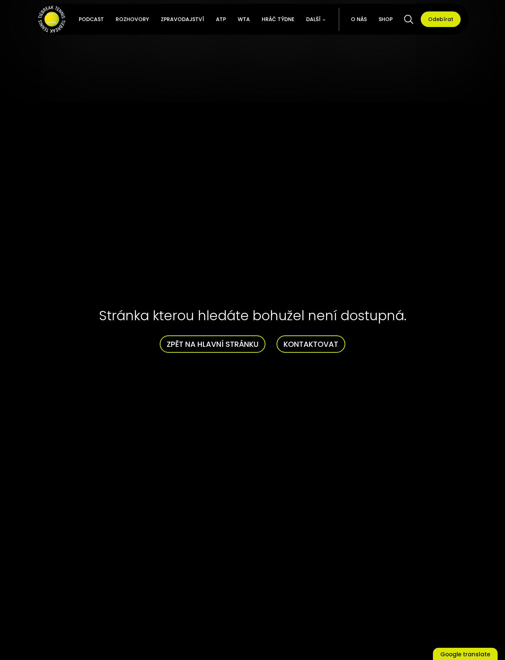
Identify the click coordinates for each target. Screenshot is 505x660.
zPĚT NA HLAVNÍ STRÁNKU (212, 344)
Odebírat (440, 19)
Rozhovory (132, 19)
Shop (386, 19)
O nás (359, 19)
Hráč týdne (278, 19)
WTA (244, 19)
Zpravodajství (182, 19)
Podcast (91, 19)
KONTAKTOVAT (311, 344)
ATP (221, 19)
